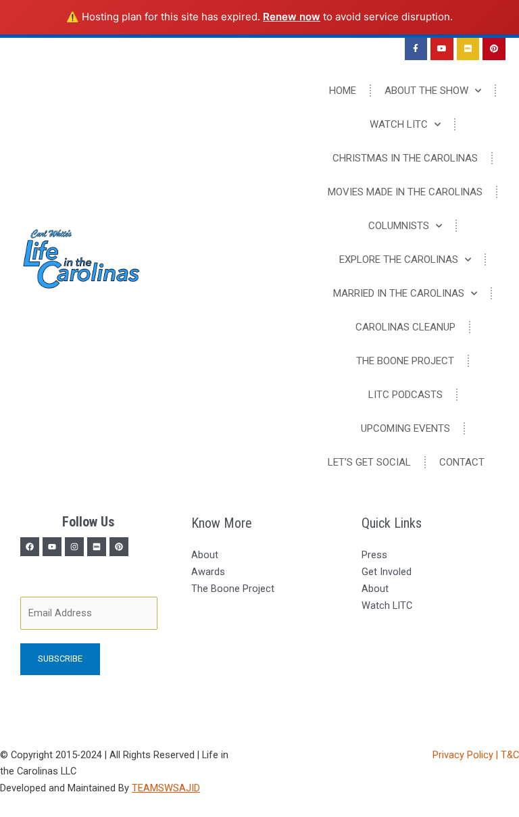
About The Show (426, 90)
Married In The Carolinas (398, 293)
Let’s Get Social (369, 462)
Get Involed (387, 572)
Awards (208, 572)
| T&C (507, 755)
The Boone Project (405, 361)
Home (342, 90)
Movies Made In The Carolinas (405, 192)
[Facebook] (29, 546)
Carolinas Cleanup (405, 327)
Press (374, 555)
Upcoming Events (405, 428)
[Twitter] (52, 546)
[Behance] (118, 546)
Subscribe (60, 658)
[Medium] (96, 546)
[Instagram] (74, 546)
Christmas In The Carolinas (405, 158)
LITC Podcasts (405, 395)
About (204, 555)
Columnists (398, 226)
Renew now (291, 16)
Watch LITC (399, 124)
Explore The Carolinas (398, 259)
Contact (462, 462)
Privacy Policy (464, 755)
